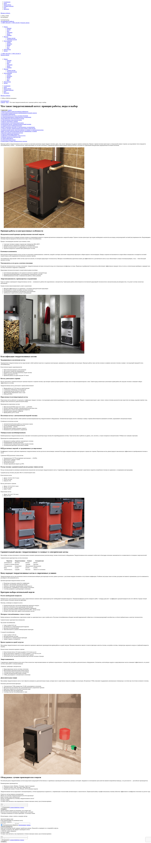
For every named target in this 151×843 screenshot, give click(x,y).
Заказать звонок (25, 22)
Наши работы (7, 4)
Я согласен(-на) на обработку (17, 825)
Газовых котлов (11, 38)
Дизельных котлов (12, 39)
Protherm (9, 35)
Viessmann (9, 32)
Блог (5, 7)
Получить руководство (6, 826)
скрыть (10, 110)
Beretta (8, 45)
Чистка (6, 51)
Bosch (8, 34)
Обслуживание (8, 41)
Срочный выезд (5, 101)
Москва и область (5, 13)
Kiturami (9, 28)
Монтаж (6, 36)
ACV (8, 46)
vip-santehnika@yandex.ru (7, 21)
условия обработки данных (16, 807)
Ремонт (6, 26)
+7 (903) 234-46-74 (16, 22)
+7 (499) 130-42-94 (5, 22)
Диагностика (7, 49)
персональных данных (24, 825)
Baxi (8, 31)
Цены (5, 3)
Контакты (6, 9)
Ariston (9, 42)
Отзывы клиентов (8, 6)
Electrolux (9, 43)
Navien (9, 29)
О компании (7, 2)
